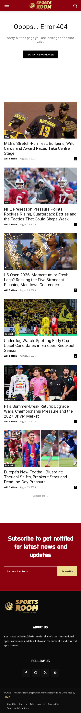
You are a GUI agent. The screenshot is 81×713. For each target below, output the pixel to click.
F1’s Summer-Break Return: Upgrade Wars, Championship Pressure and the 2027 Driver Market (38, 411)
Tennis (8, 268)
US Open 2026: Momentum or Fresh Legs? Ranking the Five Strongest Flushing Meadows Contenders (36, 280)
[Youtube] (55, 673)
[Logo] (40, 6)
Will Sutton (10, 158)
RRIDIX (7, 696)
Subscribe (67, 571)
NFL (7, 202)
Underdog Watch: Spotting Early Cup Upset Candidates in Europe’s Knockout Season (39, 345)
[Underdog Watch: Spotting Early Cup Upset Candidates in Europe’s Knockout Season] (40, 317)
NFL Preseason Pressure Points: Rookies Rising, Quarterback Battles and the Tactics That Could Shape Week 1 (40, 214)
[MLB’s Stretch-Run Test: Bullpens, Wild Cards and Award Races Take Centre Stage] (40, 120)
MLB (7, 136)
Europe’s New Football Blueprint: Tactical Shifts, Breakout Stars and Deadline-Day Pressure (35, 477)
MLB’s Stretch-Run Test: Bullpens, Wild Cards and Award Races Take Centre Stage (39, 148)
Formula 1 (10, 399)
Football (9, 334)
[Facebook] (26, 673)
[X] (45, 673)
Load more (39, 496)
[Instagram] (36, 673)
